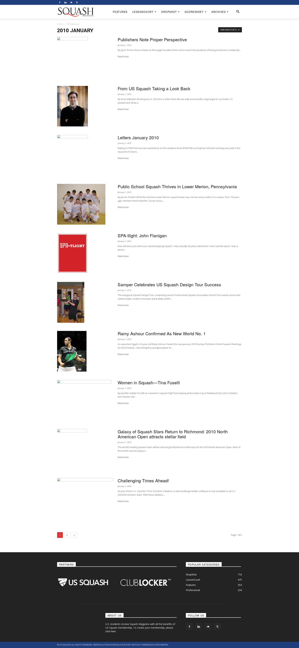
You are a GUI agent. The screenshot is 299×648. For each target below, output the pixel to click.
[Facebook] (59, 2)
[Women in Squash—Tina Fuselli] (84, 400)
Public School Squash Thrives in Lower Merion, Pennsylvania (177, 186)
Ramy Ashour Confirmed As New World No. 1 (162, 333)
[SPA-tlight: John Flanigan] (72, 253)
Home (60, 24)
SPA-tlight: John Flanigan (142, 235)
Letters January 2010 (138, 137)
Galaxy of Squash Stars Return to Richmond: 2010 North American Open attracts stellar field (173, 434)
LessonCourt (143, 12)
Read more (123, 56)
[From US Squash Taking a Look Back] (72, 106)
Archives (218, 12)
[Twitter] (76, 2)
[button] (238, 12)
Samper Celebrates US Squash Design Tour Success (169, 284)
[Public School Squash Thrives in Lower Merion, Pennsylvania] (81, 204)
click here (110, 631)
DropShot (169, 12)
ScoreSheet (194, 12)
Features (120, 12)
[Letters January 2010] (72, 155)
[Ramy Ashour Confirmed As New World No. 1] (72, 351)
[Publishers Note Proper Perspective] (72, 57)
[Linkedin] (65, 2)
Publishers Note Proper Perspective (152, 39)
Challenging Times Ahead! (143, 480)
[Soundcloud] (71, 2)
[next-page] (74, 535)
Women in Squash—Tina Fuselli (149, 382)
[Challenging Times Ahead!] (85, 496)
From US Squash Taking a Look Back (154, 88)
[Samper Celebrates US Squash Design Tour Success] (70, 302)
